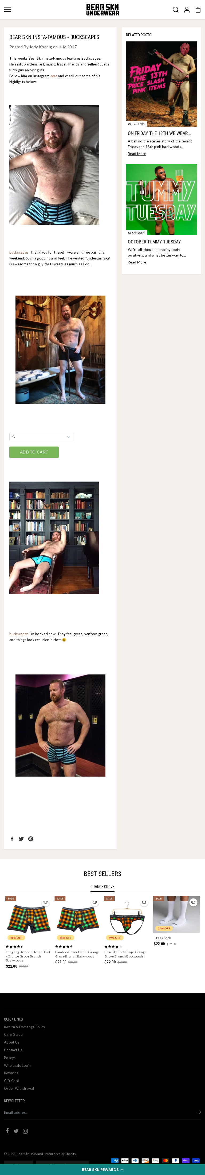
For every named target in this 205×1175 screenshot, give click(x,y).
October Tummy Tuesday (154, 242)
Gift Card (11, 1081)
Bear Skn (23, 1153)
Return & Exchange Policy (24, 1027)
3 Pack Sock (162, 938)
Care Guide (13, 1034)
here (53, 76)
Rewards (11, 1073)
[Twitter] (21, 838)
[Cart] (198, 10)
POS (34, 1153)
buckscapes (18, 252)
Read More (137, 154)
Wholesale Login (17, 1065)
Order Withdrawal (19, 1088)
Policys (9, 1058)
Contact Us (13, 1050)
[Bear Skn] (102, 9)
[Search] (176, 10)
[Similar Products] (46, 902)
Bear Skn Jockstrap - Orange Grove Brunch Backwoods (125, 954)
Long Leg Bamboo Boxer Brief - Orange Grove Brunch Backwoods (28, 956)
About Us (11, 1042)
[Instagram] (25, 1132)
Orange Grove (102, 887)
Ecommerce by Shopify (60, 1153)
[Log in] (187, 10)
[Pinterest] (30, 838)
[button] (102, 1169)
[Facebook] (12, 839)
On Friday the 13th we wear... (159, 133)
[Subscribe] (199, 1112)
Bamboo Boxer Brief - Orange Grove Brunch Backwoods (77, 954)
